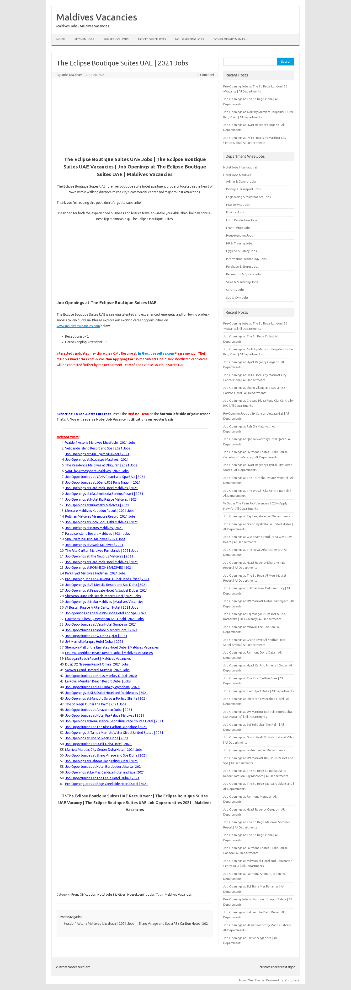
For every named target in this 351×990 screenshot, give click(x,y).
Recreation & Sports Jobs (243, 274)
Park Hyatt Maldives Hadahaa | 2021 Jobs (95, 573)
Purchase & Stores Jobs (242, 266)
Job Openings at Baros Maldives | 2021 (94, 528)
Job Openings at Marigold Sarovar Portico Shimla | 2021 (106, 698)
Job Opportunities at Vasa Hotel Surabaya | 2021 (101, 624)
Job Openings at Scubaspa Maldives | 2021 (97, 459)
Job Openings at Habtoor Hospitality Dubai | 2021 (101, 761)
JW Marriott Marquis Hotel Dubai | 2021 (94, 642)
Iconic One (246, 980)
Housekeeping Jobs (189, 39)
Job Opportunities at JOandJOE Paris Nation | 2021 (103, 482)
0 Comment (205, 75)
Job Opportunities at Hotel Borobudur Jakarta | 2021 (104, 766)
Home (60, 39)
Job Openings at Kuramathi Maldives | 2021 (97, 505)
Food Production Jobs (241, 220)
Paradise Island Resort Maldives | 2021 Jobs (97, 534)
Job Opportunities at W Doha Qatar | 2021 (96, 636)
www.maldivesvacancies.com (78, 326)
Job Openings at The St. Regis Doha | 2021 (96, 738)
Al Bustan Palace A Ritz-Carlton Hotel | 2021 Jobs (101, 607)
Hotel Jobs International (240, 167)
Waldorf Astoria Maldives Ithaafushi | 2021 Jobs (100, 442)
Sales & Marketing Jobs (242, 282)
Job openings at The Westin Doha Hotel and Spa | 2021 (106, 613)
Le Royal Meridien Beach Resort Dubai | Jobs (98, 681)
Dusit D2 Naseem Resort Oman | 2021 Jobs (97, 664)
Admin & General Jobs (241, 181)
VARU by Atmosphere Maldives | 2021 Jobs (97, 471)
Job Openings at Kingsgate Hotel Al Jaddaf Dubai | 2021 (106, 590)
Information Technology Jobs (246, 258)
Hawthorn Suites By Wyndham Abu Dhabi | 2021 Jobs (104, 619)
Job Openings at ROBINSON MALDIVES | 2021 (99, 567)
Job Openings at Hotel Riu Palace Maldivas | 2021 (101, 499)
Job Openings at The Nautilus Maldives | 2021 (99, 556)
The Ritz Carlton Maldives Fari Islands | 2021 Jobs (101, 550)
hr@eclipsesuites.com (156, 353)
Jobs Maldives (72, 75)
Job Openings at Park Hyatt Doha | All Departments (258, 691)
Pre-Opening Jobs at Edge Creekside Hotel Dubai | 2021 (106, 784)
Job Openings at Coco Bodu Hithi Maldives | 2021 (101, 522)
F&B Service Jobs (116, 39)
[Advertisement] (135, 116)
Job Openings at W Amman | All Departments (254, 750)
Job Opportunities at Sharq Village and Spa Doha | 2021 (106, 755)
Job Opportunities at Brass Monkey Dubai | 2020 (101, 676)
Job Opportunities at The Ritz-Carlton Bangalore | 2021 (106, 727)
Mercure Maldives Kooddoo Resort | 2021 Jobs (99, 511)
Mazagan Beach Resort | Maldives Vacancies (98, 658)
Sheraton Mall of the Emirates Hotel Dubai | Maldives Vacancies (112, 647)
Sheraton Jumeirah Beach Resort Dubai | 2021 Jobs (103, 596)
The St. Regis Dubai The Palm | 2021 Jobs (95, 704)
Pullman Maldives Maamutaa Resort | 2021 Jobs (100, 516)
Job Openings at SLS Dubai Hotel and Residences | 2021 (106, 693)
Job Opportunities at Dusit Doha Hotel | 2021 (98, 744)
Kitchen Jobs (84, 39)
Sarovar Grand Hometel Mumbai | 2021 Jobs (97, 670)
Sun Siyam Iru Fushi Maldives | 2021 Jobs (95, 539)
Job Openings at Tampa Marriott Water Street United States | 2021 (114, 733)
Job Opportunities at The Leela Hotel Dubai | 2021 (102, 778)
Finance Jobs (235, 212)
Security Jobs (235, 289)
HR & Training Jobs (239, 243)
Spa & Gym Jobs (237, 297)
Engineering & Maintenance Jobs (248, 197)
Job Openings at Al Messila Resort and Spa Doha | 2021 (106, 585)
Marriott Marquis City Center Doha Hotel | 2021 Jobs (104, 750)
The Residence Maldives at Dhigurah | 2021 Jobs (101, 465)
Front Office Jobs (152, 39)
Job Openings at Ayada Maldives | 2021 (94, 545)
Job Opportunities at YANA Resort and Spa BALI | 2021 (105, 477)
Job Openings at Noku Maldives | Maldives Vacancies (104, 602)
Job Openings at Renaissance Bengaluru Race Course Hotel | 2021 (114, 721)
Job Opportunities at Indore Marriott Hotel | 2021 (101, 630)
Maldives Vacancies (96, 17)
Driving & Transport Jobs (243, 189)
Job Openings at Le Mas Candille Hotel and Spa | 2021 (105, 772)
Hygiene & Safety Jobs (241, 251)
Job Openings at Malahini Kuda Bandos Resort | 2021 (104, 494)
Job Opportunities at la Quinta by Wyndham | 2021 (102, 687)
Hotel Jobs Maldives (111, 894)
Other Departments (229, 39)
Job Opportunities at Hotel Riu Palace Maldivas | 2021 (104, 715)
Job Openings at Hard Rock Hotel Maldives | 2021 (101, 488)
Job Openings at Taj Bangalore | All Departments (256, 516)
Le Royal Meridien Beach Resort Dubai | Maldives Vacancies (109, 653)
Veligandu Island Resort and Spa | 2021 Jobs (97, 448)
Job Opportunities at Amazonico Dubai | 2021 (98, 710)
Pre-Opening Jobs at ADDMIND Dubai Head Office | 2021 (107, 579)
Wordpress (291, 980)
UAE (102, 186)
